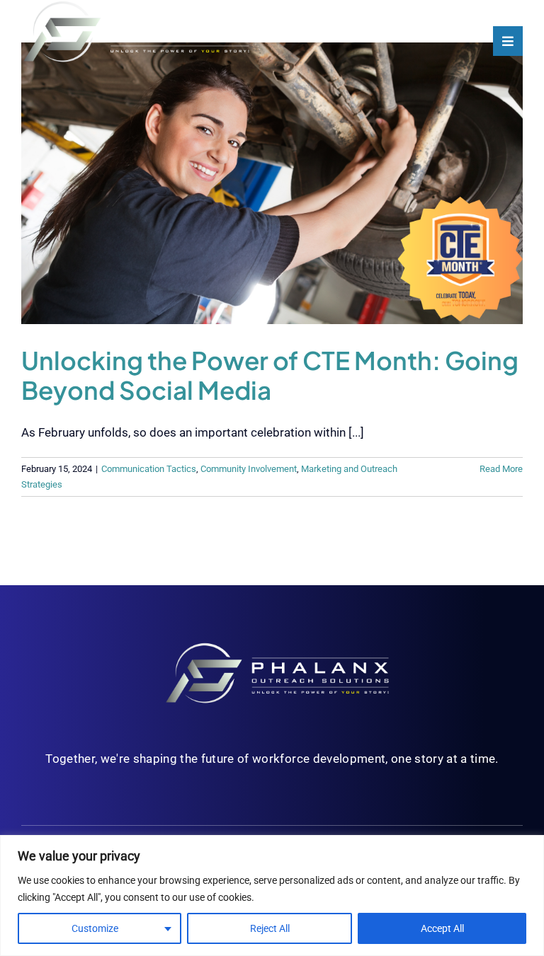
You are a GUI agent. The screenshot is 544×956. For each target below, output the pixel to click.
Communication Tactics (148, 468)
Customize (95, 928)
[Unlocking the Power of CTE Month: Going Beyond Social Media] (272, 183)
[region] (272, 895)
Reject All (270, 928)
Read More (501, 468)
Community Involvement (248, 468)
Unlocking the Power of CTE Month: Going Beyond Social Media (269, 375)
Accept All (442, 928)
